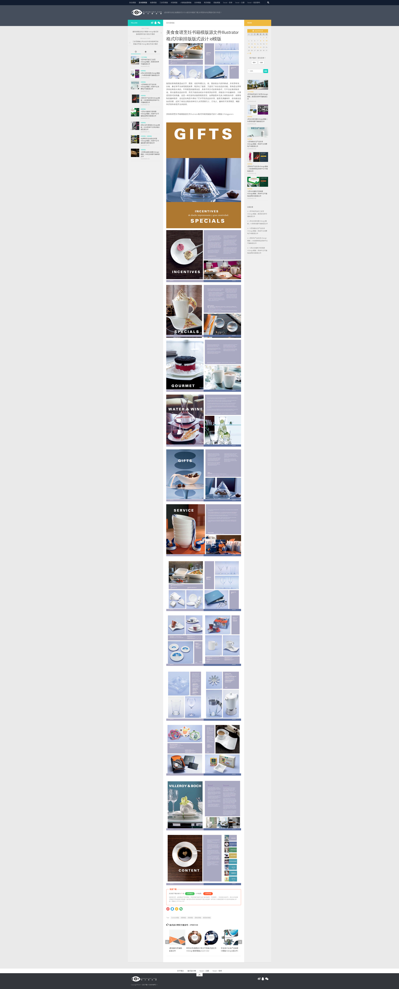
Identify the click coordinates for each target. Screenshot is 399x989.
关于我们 (180, 971)
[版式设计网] (152, 23)
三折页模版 (164, 3)
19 (252, 47)
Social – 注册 (239, 3)
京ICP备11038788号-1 (149, 985)
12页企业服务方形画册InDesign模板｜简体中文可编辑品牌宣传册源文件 (150, 114)
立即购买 (190, 893)
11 (249, 44)
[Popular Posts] (145, 52)
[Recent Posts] (136, 52)
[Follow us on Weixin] (159, 23)
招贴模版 (217, 3)
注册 (261, 62)
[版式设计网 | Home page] (146, 12)
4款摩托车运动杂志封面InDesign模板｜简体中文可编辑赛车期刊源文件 (150, 141)
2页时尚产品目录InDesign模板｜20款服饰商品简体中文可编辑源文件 (150, 100)
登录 (254, 62)
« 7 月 (249, 53)
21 (258, 47)
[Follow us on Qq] (155, 23)
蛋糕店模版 (198, 917)
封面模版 (174, 3)
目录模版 (197, 3)
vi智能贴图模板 (185, 3)
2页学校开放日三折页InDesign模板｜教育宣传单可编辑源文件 (150, 62)
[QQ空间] (176, 909)
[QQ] (172, 909)
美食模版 (190, 917)
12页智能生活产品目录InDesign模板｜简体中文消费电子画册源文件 (150, 87)
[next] (240, 942)
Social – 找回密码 (253, 3)
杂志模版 (132, 3)
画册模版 (153, 3)
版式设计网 (192, 971)
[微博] (168, 909)
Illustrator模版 (175, 917)
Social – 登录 (227, 3)
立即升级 (208, 893)
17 (266, 44)
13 (255, 44)
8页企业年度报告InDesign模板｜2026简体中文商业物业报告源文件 (150, 127)
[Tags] (155, 52)
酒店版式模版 (207, 917)
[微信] (181, 909)
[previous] (167, 942)
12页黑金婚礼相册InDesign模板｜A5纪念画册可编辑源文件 (150, 154)
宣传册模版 (143, 3)
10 (266, 41)
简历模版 (207, 3)
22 (260, 47)
